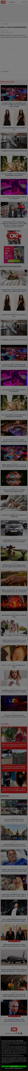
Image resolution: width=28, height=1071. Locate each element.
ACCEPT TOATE (14, 1066)
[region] (14, 1053)
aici (12, 1050)
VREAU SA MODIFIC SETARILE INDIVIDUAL (14, 1068)
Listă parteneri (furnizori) (5, 1063)
